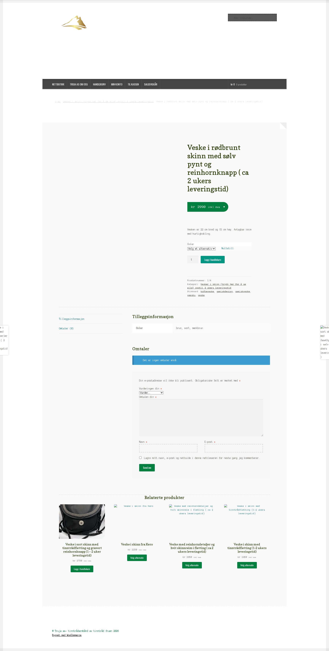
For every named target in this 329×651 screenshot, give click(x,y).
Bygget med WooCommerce (66, 635)
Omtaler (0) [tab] (66, 328)
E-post (210, 442)
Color (190, 244)
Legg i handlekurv (212, 260)
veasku (191, 295)
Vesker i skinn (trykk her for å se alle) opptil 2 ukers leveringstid (108, 101)
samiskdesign (225, 291)
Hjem (57, 101)
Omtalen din (148, 397)
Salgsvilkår (150, 84)
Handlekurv (99, 84)
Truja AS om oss (79, 84)
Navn (143, 442)
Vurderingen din (150, 388)
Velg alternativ (137, 557)
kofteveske (207, 291)
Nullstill (228, 248)
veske (201, 295)
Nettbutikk (58, 84)
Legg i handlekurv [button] (82, 569)
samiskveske (242, 291)
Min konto (116, 84)
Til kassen (133, 84)
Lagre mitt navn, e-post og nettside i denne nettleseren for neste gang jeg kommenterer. (202, 458)
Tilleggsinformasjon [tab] (71, 319)
